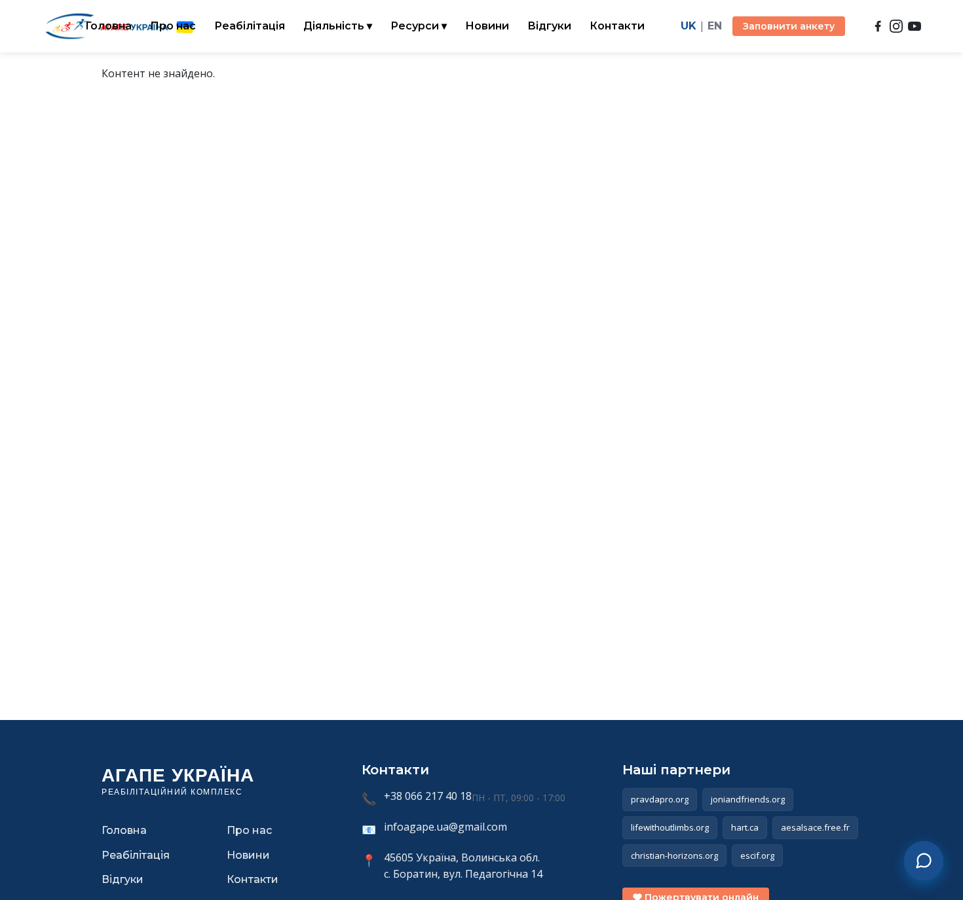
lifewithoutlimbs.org (670, 827)
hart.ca (745, 827)
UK (688, 26)
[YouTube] (914, 26)
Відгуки (549, 26)
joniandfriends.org (748, 799)
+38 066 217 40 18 (428, 796)
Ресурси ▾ (418, 26)
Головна (108, 26)
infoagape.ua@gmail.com (445, 826)
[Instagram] (896, 26)
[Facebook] (877, 26)
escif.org (757, 855)
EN (715, 26)
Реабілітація (249, 26)
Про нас (173, 26)
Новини (487, 26)
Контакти (617, 26)
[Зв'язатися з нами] (923, 860)
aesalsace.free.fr (815, 827)
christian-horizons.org (674, 855)
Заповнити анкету (789, 26)
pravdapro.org (660, 799)
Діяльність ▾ (337, 26)
